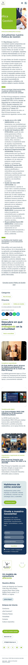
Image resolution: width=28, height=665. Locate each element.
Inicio (3, 31)
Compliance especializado (9, 363)
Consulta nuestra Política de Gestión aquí (14, 284)
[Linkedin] (4, 647)
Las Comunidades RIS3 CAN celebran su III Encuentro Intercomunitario (13, 413)
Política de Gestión (19, 304)
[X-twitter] (13, 647)
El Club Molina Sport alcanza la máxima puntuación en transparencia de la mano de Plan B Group (13, 368)
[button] (3, 314)
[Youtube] (21, 647)
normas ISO (9, 99)
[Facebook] (17, 647)
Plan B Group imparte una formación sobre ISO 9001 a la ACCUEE (14, 461)
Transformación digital (8, 409)
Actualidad (9, 31)
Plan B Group (16, 31)
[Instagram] (8, 647)
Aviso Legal (15, 551)
